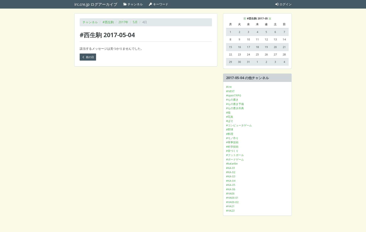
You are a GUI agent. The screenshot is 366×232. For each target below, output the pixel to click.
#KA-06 (230, 189)
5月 (135, 22)
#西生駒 (108, 22)
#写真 (229, 116)
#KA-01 (230, 168)
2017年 (123, 22)
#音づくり (232, 151)
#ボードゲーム (235, 159)
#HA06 (230, 193)
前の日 (89, 57)
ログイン (285, 4)
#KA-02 (230, 172)
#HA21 (230, 206)
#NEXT (230, 91)
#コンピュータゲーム (239, 125)
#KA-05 (230, 185)
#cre (229, 87)
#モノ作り (232, 138)
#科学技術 (232, 146)
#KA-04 (230, 180)
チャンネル (135, 4)
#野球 (229, 129)
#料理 (229, 134)
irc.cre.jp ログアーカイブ (95, 4)
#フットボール (235, 155)
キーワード (160, 4)
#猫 (228, 112)
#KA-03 (230, 176)
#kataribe (232, 163)
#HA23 (230, 210)
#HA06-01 (232, 197)
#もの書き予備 (235, 104)
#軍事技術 (232, 142)
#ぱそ (229, 121)
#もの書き (232, 99)
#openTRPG (233, 95)
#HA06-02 (232, 202)
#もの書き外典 (235, 108)
